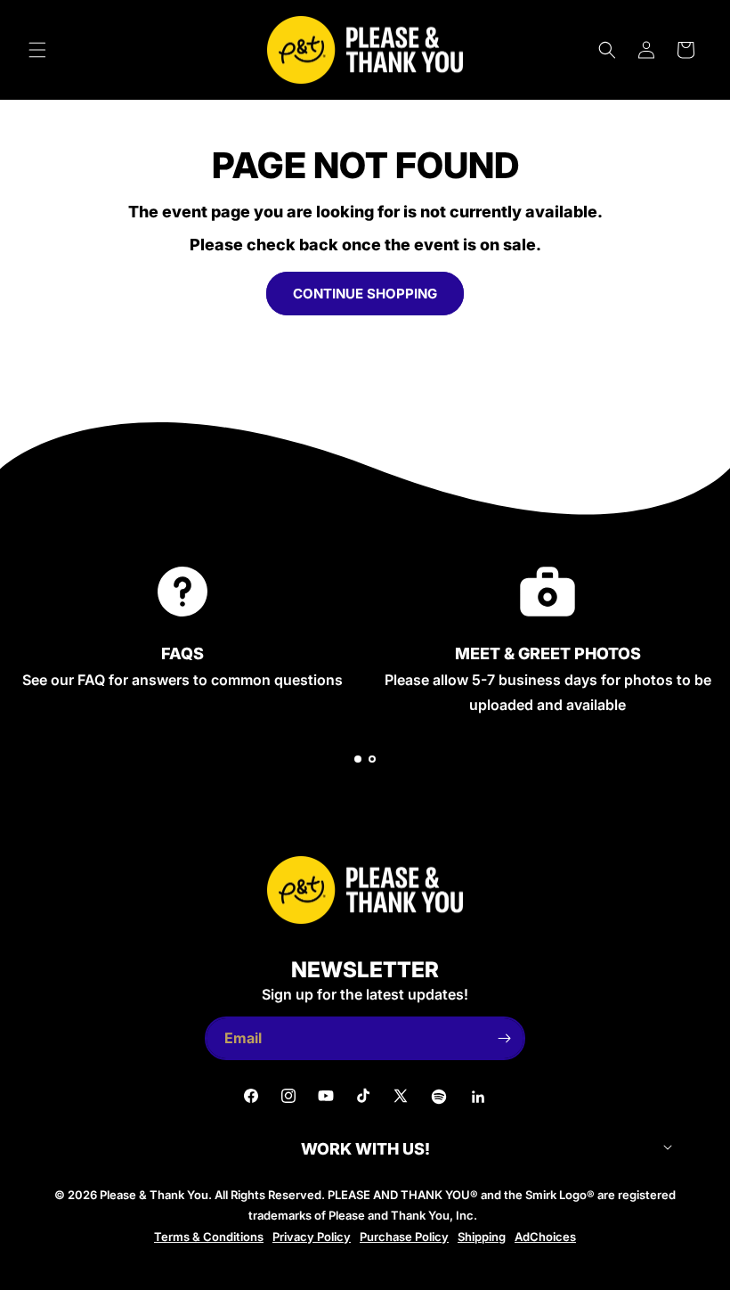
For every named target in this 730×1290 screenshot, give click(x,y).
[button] (37, 49)
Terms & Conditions (209, 1236)
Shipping (482, 1236)
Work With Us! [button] (365, 1149)
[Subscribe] (503, 1038)
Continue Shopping (365, 293)
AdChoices (545, 1236)
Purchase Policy (404, 1236)
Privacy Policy (311, 1236)
